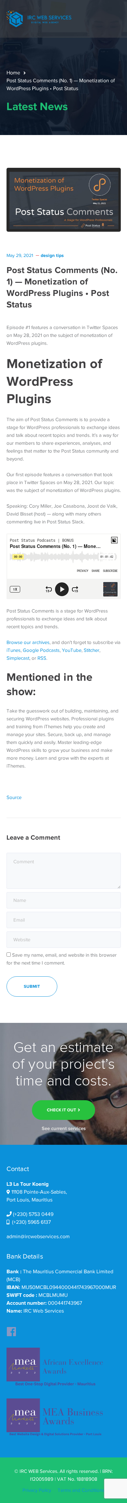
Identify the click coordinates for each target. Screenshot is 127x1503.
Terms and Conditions (81, 1490)
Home (13, 73)
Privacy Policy (36, 1490)
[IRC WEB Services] (39, 18)
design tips (52, 255)
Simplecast (18, 658)
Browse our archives (28, 642)
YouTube (71, 650)
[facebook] (11, 1329)
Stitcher (91, 650)
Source (14, 797)
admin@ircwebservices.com (38, 1236)
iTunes (14, 650)
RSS (41, 658)
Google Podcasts (41, 650)
